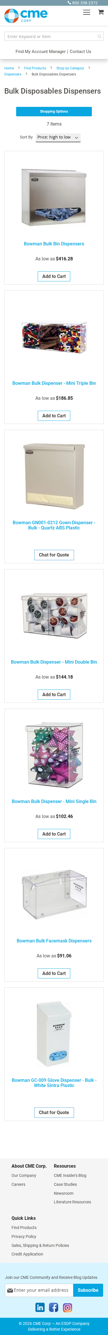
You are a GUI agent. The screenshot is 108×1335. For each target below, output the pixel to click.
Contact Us (80, 51)
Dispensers (12, 74)
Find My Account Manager (41, 51)
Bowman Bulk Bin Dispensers (54, 244)
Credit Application (27, 1254)
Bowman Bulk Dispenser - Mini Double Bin (54, 662)
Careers (18, 1184)
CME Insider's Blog (70, 1175)
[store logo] (26, 16)
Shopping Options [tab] (54, 111)
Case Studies (65, 1184)
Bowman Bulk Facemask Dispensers (54, 941)
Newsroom (63, 1193)
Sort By (26, 137)
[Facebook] (53, 1309)
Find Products (35, 68)
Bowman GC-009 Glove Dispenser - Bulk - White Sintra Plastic (54, 1083)
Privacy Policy (24, 1236)
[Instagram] (67, 1309)
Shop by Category (70, 68)
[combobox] (54, 36)
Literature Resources (72, 1202)
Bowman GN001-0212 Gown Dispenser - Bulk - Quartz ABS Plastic (54, 525)
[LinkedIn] (40, 1309)
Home (9, 68)
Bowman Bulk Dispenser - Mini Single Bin (54, 801)
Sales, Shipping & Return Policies (40, 1245)
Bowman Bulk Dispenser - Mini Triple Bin (54, 383)
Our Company (24, 1175)
